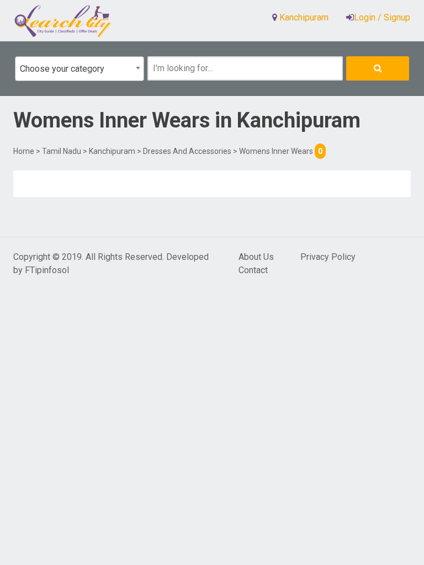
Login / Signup (382, 17)
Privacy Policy (328, 257)
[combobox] (79, 68)
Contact (253, 270)
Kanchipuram (112, 151)
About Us (256, 257)
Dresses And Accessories (187, 151)
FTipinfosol (47, 270)
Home (23, 151)
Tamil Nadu (61, 151)
